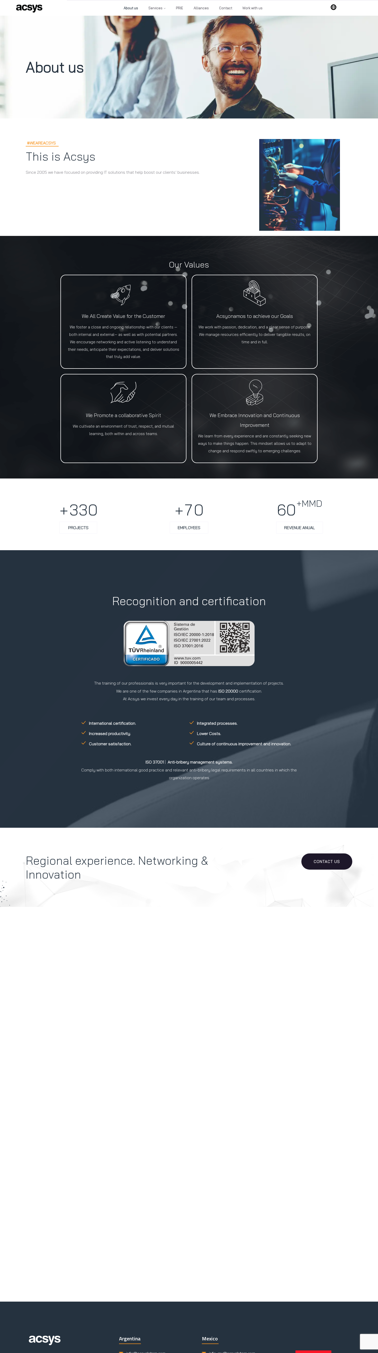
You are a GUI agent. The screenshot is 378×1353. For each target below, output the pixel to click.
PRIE (179, 8)
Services (155, 8)
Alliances (201, 8)
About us (131, 8)
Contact (225, 8)
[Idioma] (333, 7)
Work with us (252, 8)
